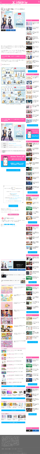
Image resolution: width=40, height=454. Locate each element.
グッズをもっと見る (13, 410)
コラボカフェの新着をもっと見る (13, 422)
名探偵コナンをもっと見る (32, 252)
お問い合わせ (15, 443)
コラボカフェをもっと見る (32, 71)
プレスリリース (9, 443)
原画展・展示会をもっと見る (32, 192)
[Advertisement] (13, 38)
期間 (14, 224)
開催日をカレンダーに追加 (12, 214)
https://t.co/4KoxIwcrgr (14, 193)
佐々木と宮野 (11, 224)
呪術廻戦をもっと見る (32, 282)
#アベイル (20, 197)
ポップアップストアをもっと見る (32, 125)
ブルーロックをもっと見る (32, 384)
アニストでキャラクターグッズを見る (13, 170)
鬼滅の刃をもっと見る (32, 414)
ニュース (8, 224)
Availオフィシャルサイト (12, 143)
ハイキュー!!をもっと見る (32, 222)
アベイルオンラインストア (17, 145)
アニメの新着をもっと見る (13, 398)
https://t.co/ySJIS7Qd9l (16, 195)
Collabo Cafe (20, 2)
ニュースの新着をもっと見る (13, 386)
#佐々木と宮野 (17, 197)
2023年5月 (5, 224)
